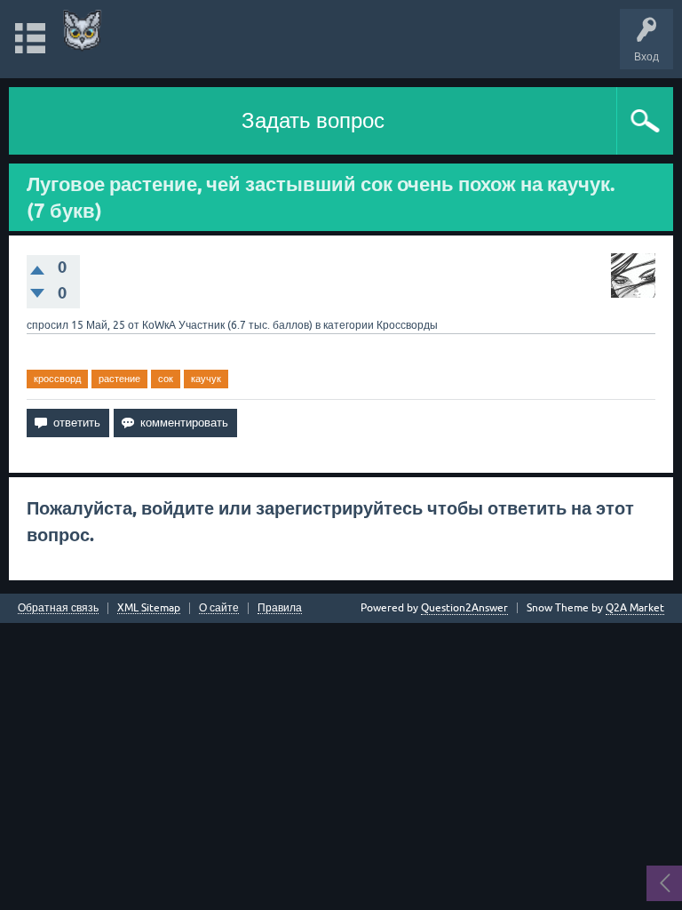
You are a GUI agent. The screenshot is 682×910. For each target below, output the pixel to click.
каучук (206, 378)
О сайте (219, 608)
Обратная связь (58, 608)
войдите (177, 508)
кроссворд (57, 378)
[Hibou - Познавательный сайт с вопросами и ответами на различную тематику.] (82, 30)
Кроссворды (407, 325)
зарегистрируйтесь (339, 508)
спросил (47, 325)
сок (165, 378)
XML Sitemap (148, 608)
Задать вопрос (313, 120)
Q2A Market (635, 608)
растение (119, 378)
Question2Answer (464, 608)
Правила (280, 608)
